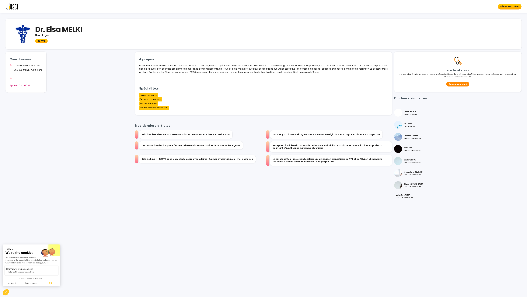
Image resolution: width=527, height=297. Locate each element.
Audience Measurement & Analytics (21, 272)
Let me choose (31, 283)
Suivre (41, 40)
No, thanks (12, 283)
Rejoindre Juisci (458, 84)
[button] (5, 292)
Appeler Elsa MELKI (20, 85)
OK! (51, 283)
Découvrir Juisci (509, 6)
